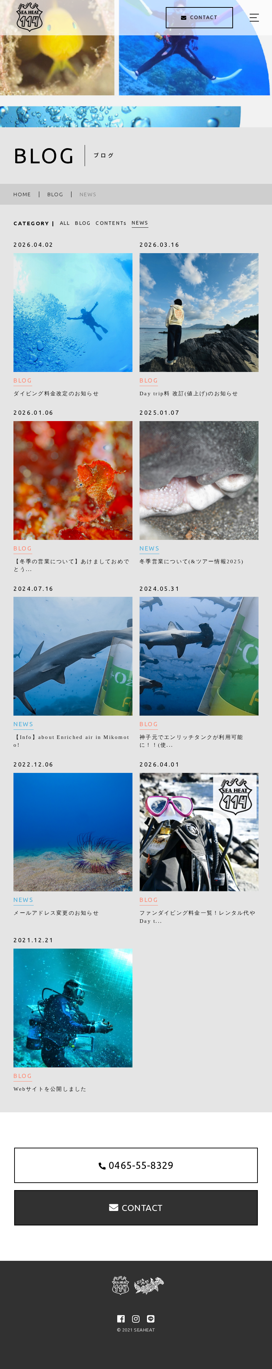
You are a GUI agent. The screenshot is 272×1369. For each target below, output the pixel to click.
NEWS (140, 223)
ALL (65, 223)
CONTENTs (111, 223)
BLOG (83, 223)
